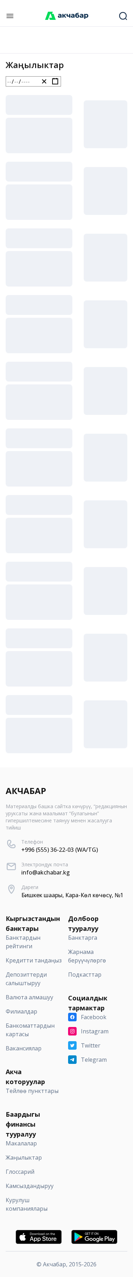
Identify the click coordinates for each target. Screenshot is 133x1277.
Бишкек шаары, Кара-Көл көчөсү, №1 (72, 895)
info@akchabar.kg (45, 872)
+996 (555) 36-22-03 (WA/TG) (59, 850)
